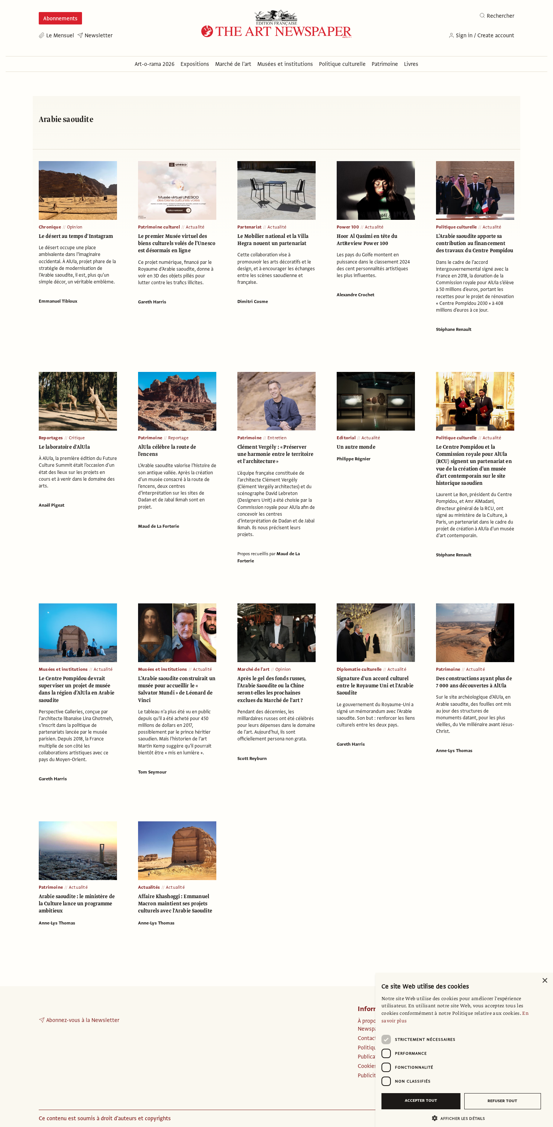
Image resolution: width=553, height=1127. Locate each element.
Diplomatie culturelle (359, 669)
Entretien (277, 438)
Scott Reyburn (252, 758)
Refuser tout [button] (502, 1101)
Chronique (50, 227)
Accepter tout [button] (421, 1100)
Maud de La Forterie (158, 526)
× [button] (544, 981)
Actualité (195, 227)
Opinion (74, 227)
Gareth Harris (152, 302)
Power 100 (348, 227)
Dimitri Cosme (252, 302)
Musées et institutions (63, 669)
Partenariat (249, 227)
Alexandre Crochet (355, 295)
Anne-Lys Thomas (454, 751)
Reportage (178, 438)
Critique (77, 438)
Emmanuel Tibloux (58, 301)
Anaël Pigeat (51, 505)
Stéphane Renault (453, 329)
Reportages (51, 438)
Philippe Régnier (354, 459)
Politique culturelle (456, 227)
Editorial (346, 438)
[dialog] (464, 1050)
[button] (461, 1118)
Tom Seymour (152, 772)
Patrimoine (150, 438)
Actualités (149, 887)
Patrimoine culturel (159, 227)
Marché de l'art (253, 669)
